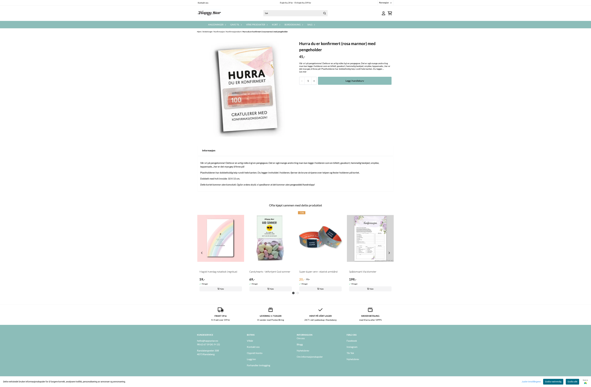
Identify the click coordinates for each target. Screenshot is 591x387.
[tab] (293, 293)
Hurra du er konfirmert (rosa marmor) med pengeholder (265, 31)
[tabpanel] (220, 251)
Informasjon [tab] (208, 150)
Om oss (301, 338)
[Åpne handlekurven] (389, 13)
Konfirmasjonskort (234, 31)
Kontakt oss (203, 3)
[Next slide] (389, 252)
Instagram (352, 346)
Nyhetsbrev (303, 350)
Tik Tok (350, 352)
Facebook (352, 340)
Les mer (303, 71)
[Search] (325, 13)
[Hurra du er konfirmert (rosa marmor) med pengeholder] (246, 89)
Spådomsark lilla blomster (362, 271)
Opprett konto (254, 352)
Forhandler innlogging (258, 365)
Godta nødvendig (553, 381)
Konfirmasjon (219, 31)
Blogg (300, 344)
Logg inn (251, 359)
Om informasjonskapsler (310, 356)
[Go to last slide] (201, 252)
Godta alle (572, 381)
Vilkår (250, 340)
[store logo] (209, 13)
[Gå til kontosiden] (383, 13)
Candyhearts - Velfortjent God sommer (269, 271)
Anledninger (208, 31)
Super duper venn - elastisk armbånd (318, 271)
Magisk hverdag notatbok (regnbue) (218, 271)
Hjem (199, 31)
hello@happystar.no (207, 340)
